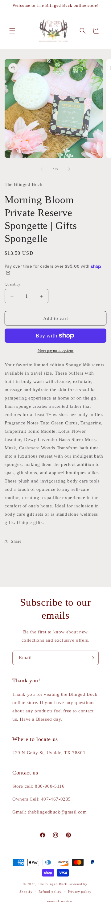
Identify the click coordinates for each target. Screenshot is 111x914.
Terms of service (58, 901)
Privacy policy (80, 891)
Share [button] (16, 541)
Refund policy (50, 891)
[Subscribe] (91, 658)
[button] (12, 30)
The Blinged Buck (52, 884)
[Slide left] (42, 169)
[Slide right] (69, 169)
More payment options (56, 350)
